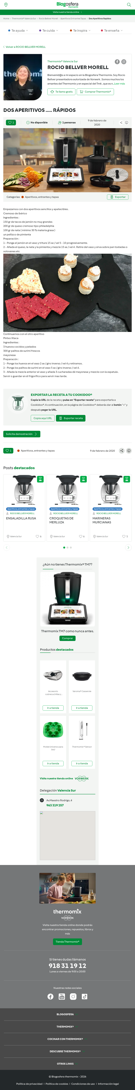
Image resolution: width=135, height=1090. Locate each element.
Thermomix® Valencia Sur (24, 18)
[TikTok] (84, 996)
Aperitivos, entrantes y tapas (21, 509)
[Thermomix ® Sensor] (81, 730)
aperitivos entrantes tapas (73, 18)
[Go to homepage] (67, 5)
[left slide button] (6, 547)
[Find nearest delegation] (6, 4)
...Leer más (119, 83)
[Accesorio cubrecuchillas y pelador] (53, 674)
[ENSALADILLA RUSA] (24, 493)
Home (6, 18)
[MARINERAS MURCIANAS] (111, 493)
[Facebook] (50, 996)
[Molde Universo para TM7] (53, 730)
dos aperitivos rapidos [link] (100, 18)
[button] (129, 4)
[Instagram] (73, 996)
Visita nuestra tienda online (66, 12)
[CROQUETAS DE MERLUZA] (67, 493)
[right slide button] (128, 547)
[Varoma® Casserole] (81, 674)
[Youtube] (62, 996)
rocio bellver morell (48, 18)
